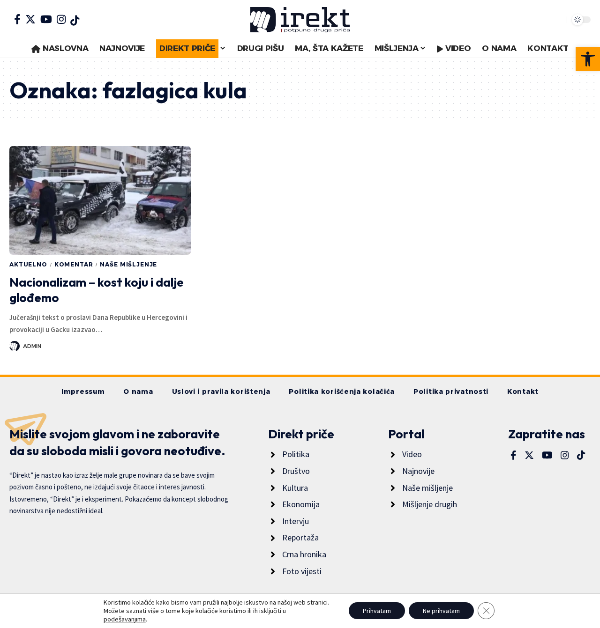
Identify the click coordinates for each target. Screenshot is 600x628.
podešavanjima (125, 619)
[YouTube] (46, 19)
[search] (557, 19)
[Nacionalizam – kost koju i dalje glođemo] (100, 200)
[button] (588, 59)
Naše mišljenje (128, 264)
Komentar (73, 264)
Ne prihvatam (441, 610)
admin (32, 346)
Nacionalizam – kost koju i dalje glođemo (96, 290)
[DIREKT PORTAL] (300, 19)
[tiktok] (75, 20)
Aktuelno (28, 264)
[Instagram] (61, 19)
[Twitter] (30, 19)
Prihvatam (377, 610)
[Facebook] (17, 19)
